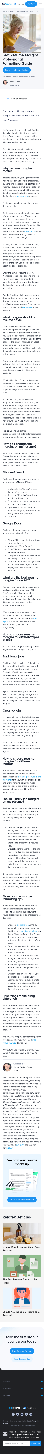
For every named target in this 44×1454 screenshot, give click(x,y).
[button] (22, 1381)
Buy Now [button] (31, 4)
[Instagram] (26, 1414)
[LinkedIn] (22, 1414)
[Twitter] (17, 1414)
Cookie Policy (31, 1421)
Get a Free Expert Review (16, 70)
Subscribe (35, 1443)
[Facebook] (13, 1414)
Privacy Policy (22, 1421)
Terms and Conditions (10, 1421)
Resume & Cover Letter (25, 11)
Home (5, 11)
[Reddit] (30, 1414)
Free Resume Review (22, 1351)
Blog (11, 11)
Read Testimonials (22, 1359)
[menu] (40, 4)
